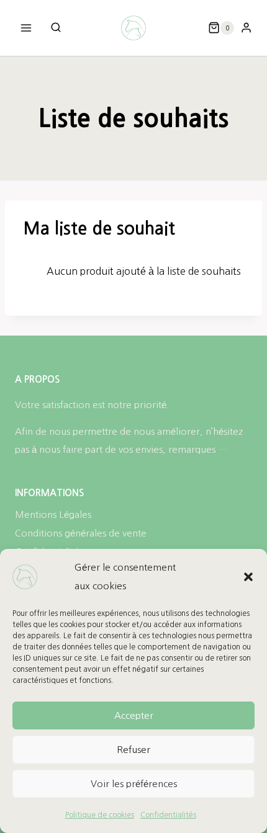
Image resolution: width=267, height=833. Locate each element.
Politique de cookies (99, 815)
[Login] (246, 28)
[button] (248, 577)
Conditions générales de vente (81, 533)
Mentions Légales (53, 514)
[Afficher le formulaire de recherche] (55, 27)
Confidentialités (168, 815)
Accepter (133, 715)
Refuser (133, 749)
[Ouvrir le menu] (26, 27)
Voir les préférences (134, 783)
